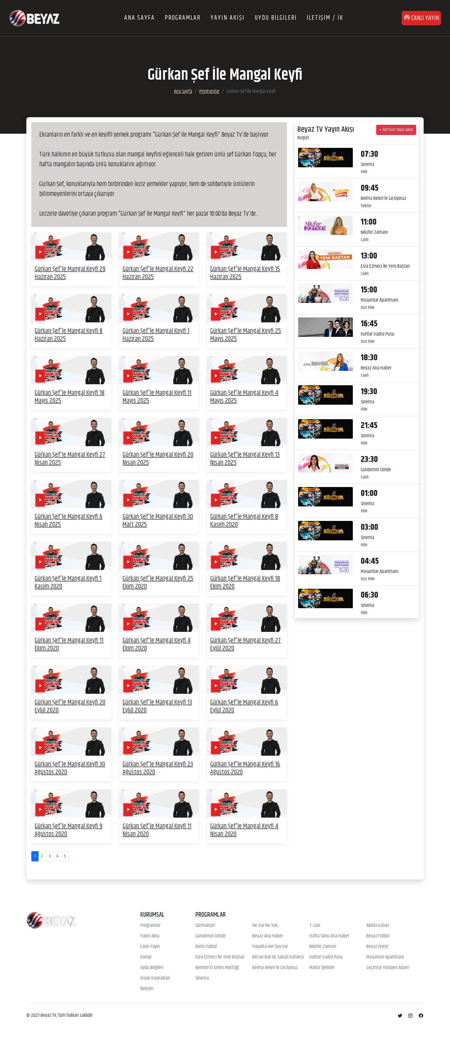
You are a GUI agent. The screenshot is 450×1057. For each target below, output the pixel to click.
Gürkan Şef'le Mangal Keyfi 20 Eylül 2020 (70, 706)
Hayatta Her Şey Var (270, 947)
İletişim (147, 989)
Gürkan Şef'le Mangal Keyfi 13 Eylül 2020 (157, 706)
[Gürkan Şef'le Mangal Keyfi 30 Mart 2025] (159, 494)
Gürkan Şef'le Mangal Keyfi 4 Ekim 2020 (157, 645)
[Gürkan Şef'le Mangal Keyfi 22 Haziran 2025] (159, 246)
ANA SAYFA (139, 18)
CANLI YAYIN (424, 18)
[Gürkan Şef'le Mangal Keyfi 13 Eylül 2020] (159, 680)
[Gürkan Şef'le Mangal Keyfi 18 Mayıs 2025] (71, 370)
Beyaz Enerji (377, 947)
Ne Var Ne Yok (265, 926)
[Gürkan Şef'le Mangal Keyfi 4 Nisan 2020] (247, 804)
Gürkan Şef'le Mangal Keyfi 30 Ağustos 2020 (70, 768)
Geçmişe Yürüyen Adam (387, 968)
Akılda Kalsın (377, 926)
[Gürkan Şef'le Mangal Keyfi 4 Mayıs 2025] (247, 370)
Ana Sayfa (183, 91)
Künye (146, 957)
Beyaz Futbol (377, 936)
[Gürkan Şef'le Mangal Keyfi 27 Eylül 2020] (247, 617)
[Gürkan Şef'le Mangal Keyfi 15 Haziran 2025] (247, 246)
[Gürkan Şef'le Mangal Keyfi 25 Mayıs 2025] (247, 308)
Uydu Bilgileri (151, 968)
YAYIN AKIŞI (228, 18)
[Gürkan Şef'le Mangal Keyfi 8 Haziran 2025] (71, 308)
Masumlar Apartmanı (385, 957)
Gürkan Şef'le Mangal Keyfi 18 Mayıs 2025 (69, 397)
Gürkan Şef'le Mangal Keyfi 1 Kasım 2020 (68, 583)
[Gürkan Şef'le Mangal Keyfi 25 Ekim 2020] (159, 556)
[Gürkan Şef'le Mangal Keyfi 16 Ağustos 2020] (247, 742)
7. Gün (314, 926)
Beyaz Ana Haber (267, 936)
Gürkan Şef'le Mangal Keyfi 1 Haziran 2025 (156, 335)
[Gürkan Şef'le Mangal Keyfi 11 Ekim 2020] (71, 617)
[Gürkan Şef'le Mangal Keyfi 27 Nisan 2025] (71, 432)
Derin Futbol (206, 947)
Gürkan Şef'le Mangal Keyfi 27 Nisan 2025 (70, 459)
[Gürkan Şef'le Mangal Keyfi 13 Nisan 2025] (247, 432)
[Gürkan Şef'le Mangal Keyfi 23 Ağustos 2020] (159, 742)
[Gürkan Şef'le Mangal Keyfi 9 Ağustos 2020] (71, 804)
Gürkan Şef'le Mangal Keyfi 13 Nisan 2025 (245, 459)
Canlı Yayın (150, 947)
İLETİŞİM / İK (325, 18)
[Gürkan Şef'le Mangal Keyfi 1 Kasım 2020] (71, 556)
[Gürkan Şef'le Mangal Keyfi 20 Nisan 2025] (159, 432)
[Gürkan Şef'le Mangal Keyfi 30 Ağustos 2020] (71, 742)
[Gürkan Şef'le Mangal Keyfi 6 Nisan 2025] (71, 494)
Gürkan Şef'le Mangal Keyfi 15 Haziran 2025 (245, 273)
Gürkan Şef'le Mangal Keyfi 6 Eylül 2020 (244, 706)
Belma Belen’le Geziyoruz (275, 968)
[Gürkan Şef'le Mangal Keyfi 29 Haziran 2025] (71, 246)
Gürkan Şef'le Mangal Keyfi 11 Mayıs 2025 (157, 397)
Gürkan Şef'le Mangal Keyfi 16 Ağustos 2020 (245, 768)
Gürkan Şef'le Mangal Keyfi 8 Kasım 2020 (244, 521)
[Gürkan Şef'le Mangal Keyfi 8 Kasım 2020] (247, 494)
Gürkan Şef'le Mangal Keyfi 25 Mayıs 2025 (245, 335)
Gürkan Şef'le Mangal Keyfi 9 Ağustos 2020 (68, 830)
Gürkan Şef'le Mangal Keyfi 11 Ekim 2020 (69, 645)
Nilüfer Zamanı (322, 947)
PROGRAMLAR (183, 18)
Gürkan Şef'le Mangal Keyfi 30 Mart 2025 (158, 521)
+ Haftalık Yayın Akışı (396, 129)
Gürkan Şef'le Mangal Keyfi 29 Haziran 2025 (70, 273)
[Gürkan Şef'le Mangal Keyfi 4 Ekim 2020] (159, 617)
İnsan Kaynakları (155, 978)
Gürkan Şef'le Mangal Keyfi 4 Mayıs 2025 (244, 397)
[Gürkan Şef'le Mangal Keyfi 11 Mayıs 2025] (159, 370)
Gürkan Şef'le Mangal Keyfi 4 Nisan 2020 (244, 830)
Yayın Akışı (149, 936)
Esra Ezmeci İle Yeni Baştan (219, 957)
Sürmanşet (205, 926)
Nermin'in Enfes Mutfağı (217, 968)
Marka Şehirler (322, 968)
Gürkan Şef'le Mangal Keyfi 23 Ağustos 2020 (158, 768)
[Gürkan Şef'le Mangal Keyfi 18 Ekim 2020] (247, 556)
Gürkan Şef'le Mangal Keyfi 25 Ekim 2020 (158, 583)
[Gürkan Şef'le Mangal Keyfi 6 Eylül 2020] (247, 680)
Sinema (202, 978)
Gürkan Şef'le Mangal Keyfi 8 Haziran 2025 (68, 335)
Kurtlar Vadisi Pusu (326, 957)
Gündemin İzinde (210, 936)
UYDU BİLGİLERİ (276, 18)
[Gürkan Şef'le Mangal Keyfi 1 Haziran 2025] (159, 308)
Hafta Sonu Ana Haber (329, 936)
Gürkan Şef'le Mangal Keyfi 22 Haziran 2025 (158, 273)
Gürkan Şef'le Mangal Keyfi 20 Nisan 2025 (158, 459)
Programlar (209, 91)
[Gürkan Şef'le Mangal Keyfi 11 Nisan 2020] (159, 804)
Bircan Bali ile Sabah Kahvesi (278, 957)
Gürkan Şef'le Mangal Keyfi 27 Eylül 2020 (245, 645)
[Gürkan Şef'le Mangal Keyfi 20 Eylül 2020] (71, 680)
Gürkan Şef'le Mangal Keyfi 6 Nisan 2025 (68, 521)
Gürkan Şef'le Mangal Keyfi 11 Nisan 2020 (157, 830)
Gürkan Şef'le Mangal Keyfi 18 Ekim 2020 (245, 583)
